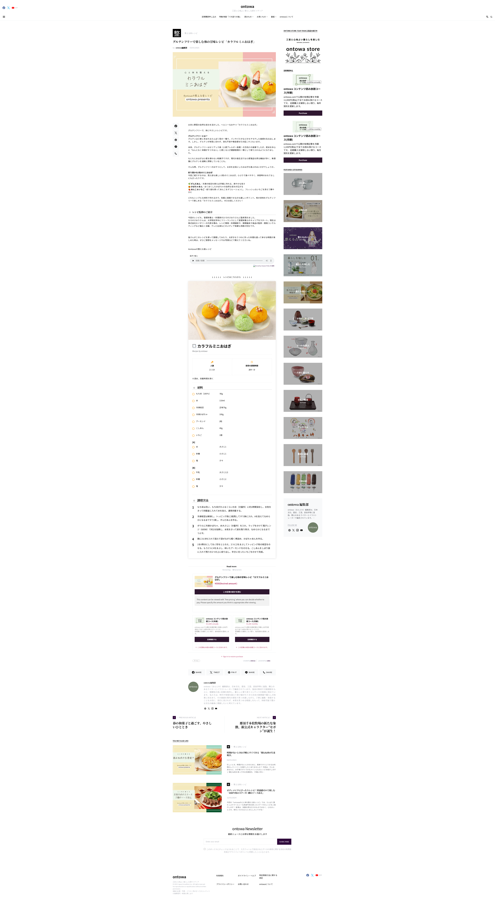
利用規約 (220, 875)
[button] (491, 17)
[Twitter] (8, 7)
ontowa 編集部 (298, 504)
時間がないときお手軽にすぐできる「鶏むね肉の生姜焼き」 (251, 754)
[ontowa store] (303, 49)
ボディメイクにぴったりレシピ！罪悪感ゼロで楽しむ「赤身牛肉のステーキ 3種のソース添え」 (251, 791)
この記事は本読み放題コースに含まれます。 (212, 647)
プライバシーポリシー (225, 884)
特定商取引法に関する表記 (268, 876)
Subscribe (284, 842)
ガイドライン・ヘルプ (247, 875)
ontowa (247, 6)
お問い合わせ (243, 884)
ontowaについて (266, 884)
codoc (268, 661)
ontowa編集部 (181, 48)
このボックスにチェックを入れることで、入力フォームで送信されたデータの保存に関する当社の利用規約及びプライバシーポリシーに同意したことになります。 (249, 850)
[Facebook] (4, 7)
